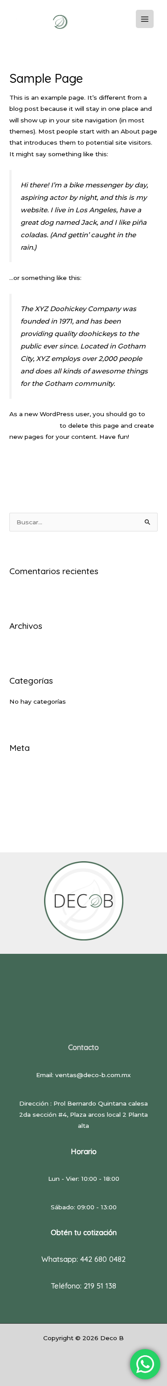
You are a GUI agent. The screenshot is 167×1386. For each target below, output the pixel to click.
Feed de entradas (36, 782)
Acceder (22, 768)
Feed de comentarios (42, 795)
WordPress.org (32, 809)
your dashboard (33, 425)
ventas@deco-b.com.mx (93, 1074)
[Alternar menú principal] (145, 19)
